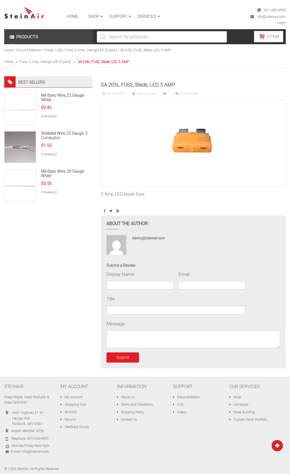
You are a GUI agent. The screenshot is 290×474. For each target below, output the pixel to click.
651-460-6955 (275, 10)
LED (60, 50)
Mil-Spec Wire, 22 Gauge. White (63, 97)
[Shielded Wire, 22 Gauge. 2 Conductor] (20, 147)
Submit (122, 357)
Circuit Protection (29, 50)
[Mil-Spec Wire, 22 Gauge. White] (20, 109)
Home (8, 50)
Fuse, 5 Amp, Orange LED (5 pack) (91, 50)
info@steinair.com (271, 16)
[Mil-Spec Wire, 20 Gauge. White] (20, 185)
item (273, 36)
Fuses (49, 50)
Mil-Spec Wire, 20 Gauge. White (63, 173)
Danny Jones (146, 94)
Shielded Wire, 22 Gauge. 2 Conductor (64, 135)
